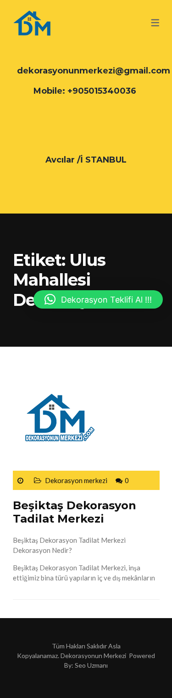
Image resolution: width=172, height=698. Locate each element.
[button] (98, 299)
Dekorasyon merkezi (76, 480)
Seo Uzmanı (91, 665)
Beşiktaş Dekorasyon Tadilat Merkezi (74, 512)
